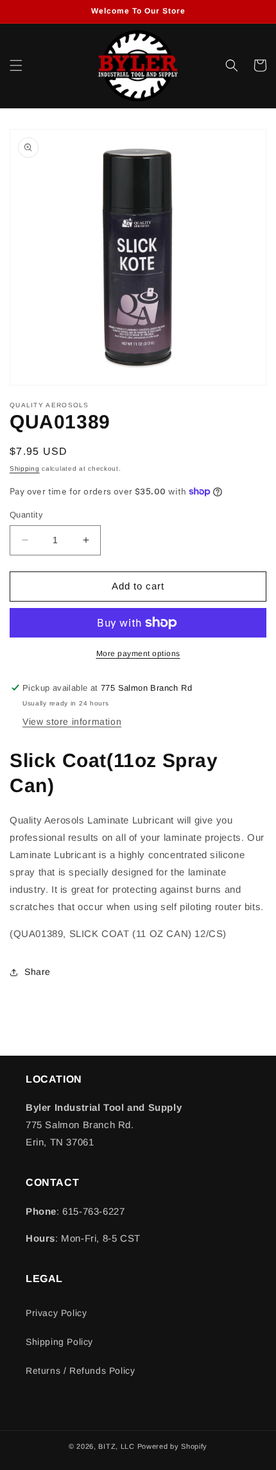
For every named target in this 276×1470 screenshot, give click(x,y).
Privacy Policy (56, 1313)
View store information (71, 721)
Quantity (26, 515)
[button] (16, 65)
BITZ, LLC (116, 1446)
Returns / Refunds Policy (80, 1370)
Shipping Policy (59, 1342)
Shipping (25, 468)
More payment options (138, 653)
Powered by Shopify (172, 1446)
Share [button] (37, 972)
